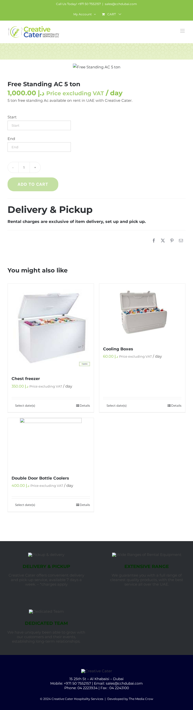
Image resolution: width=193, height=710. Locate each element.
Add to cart (33, 184)
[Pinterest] (171, 241)
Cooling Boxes (118, 349)
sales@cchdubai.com (121, 4)
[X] (162, 241)
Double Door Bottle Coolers (40, 478)
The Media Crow (141, 699)
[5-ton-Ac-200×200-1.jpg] (96, 67)
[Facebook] (153, 241)
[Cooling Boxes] (142, 312)
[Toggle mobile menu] (182, 30)
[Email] (180, 241)
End (11, 138)
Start (12, 117)
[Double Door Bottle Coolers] (51, 443)
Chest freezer (26, 378)
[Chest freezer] (51, 327)
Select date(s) (25, 405)
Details (85, 405)
